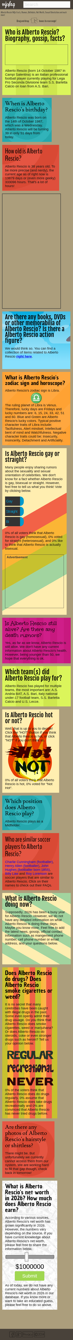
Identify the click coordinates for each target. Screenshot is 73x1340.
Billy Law (11, 873)
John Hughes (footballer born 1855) (27, 868)
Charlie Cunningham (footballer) (29, 862)
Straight (11, 511)
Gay (9, 501)
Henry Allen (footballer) (22, 866)
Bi (7, 522)
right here (24, 356)
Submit (29, 1275)
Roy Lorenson (36, 873)
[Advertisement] (31, 250)
